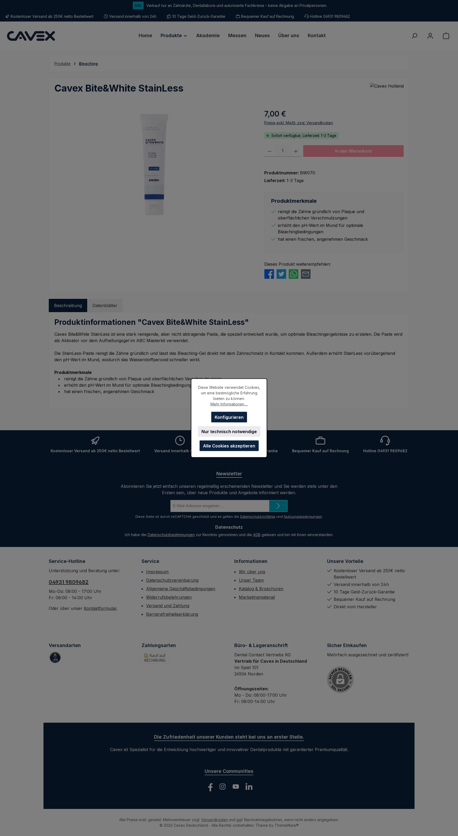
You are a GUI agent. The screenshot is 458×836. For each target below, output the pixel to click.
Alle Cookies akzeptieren (229, 446)
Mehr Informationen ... (229, 404)
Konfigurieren (229, 417)
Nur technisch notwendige (229, 431)
